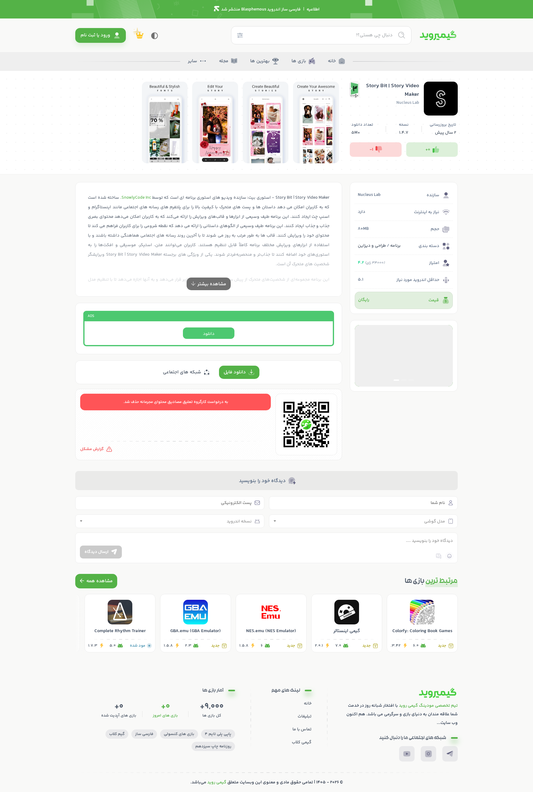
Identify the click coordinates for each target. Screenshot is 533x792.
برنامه (395, 245)
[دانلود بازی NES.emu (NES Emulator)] (271, 623)
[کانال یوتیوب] (407, 754)
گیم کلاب (117, 734)
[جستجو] (401, 35)
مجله (223, 61)
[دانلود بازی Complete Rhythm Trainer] (120, 623)
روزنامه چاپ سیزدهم (213, 746)
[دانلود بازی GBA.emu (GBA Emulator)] (195, 623)
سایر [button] (192, 61)
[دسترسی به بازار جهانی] (404, 356)
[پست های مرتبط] (96, 581)
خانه (332, 61)
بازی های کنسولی (179, 734)
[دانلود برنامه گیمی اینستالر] (347, 623)
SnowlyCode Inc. (135, 197)
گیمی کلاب (302, 742)
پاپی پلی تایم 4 (218, 734)
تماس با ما (302, 729)
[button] (411, 380)
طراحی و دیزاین (372, 245)
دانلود (208, 334)
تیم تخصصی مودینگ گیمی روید (428, 705)
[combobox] (363, 521)
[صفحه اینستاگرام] (428, 754)
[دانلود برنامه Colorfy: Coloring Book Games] (422, 623)
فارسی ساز (144, 734)
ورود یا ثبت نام (95, 35)
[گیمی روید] (438, 35)
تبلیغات (305, 716)
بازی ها (298, 61)
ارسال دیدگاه (97, 552)
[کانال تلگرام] (450, 754)
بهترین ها (260, 61)
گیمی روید (216, 782)
